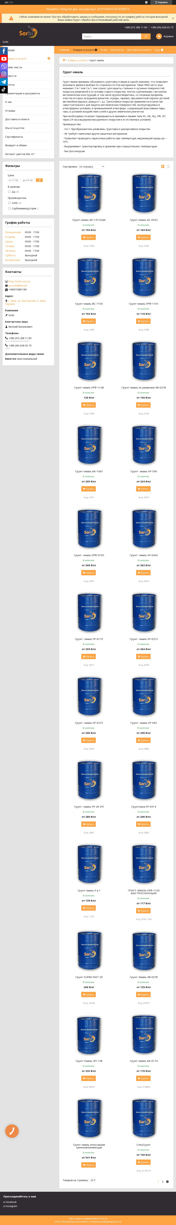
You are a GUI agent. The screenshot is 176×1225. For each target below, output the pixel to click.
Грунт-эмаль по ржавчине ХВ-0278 (144, 387)
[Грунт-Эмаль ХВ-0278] (143, 950)
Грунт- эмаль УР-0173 (89, 639)
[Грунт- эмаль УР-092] (143, 696)
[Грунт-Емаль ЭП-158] (89, 1034)
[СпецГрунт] (143, 1118)
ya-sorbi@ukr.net (18, 285)
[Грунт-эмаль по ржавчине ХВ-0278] (143, 361)
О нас (104, 49)
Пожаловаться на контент (75, 1221)
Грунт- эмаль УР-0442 (144, 555)
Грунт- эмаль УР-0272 (144, 639)
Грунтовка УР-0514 (143, 806)
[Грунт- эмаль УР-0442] (143, 528)
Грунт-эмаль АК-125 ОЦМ (89, 219)
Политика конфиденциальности (106, 1221)
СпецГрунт (144, 1144)
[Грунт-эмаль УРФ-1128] (89, 361)
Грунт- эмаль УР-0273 (89, 722)
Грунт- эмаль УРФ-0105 (89, 555)
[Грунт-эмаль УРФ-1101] (143, 277)
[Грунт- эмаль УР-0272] (143, 612)
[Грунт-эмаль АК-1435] (89, 445)
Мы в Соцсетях (14, 128)
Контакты (117, 49)
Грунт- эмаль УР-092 (143, 722)
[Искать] (146, 36)
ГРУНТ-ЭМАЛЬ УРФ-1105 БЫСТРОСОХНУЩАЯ (144, 891)
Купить (90, 237)
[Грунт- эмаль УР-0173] (89, 612)
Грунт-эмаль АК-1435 (89, 471)
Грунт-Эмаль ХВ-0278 (144, 977)
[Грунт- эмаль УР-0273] (89, 696)
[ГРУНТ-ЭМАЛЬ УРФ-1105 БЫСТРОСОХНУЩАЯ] (143, 864)
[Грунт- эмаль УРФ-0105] (89, 528)
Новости (10, 75)
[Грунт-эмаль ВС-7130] (89, 277)
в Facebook (9, 1202)
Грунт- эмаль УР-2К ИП (89, 806)
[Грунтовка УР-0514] (143, 780)
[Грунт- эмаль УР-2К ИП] (89, 780)
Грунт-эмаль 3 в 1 (89, 890)
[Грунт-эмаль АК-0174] (143, 1034)
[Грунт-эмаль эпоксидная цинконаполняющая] (89, 1118)
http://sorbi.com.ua (19, 281)
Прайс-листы (13, 67)
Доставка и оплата (139, 49)
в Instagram (10, 1206)
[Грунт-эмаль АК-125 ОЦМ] (89, 193)
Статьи (9, 84)
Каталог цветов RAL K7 (20, 154)
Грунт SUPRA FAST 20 (89, 977)
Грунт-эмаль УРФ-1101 (143, 303)
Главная (64, 49)
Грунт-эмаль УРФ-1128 (89, 387)
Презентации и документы (22, 93)
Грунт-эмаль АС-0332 (144, 219)
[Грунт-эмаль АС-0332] (143, 193)
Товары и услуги (83, 49)
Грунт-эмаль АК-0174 (144, 1060)
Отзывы (10, 110)
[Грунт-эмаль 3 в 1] (89, 864)
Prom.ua (103, 1218)
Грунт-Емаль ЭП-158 (89, 1060)
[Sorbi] (28, 32)
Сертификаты (14, 136)
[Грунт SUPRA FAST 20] (89, 950)
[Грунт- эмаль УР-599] (143, 445)
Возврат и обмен (16, 145)
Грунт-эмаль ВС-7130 (89, 303)
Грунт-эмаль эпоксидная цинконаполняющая (89, 1146)
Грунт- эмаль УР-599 (143, 471)
